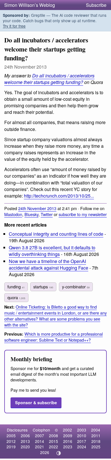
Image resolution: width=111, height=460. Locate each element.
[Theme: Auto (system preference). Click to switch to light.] (58, 453)
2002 (67, 430)
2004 (95, 430)
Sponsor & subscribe (36, 402)
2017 (81, 441)
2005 (11, 435)
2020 (25, 446)
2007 (39, 435)
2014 (39, 441)
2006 (25, 435)
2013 (25, 441)
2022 (53, 446)
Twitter (47, 214)
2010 (81, 435)
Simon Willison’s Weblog (29, 5)
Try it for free (14, 26)
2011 (95, 435)
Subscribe (96, 5)
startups (43, 286)
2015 (53, 441)
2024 (81, 446)
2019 (11, 446)
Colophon (41, 430)
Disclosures (17, 430)
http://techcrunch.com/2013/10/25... (59, 195)
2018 (95, 441)
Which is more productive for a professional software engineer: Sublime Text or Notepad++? (53, 337)
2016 (67, 441)
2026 (44, 452)
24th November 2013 (37, 208)
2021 (39, 446)
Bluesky (31, 214)
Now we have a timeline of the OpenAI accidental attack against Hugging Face (48, 264)
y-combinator (76, 286)
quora (16, 297)
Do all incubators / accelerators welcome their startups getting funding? (49, 78)
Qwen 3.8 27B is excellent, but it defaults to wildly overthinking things (52, 250)
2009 (67, 435)
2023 (67, 446)
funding (16, 286)
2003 (81, 430)
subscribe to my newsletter (83, 214)
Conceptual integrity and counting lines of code (56, 234)
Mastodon (13, 214)
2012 (11, 441)
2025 (95, 446)
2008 (53, 435)
